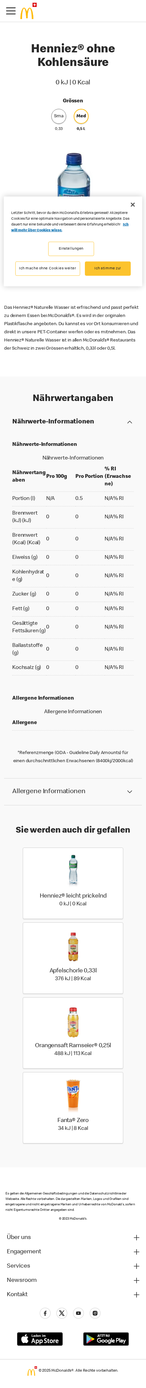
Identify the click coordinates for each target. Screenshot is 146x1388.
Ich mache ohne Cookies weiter (47, 268)
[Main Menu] (11, 11)
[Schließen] (132, 204)
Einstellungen (71, 249)
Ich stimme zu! (107, 268)
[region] (73, 241)
